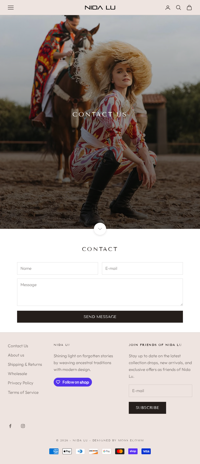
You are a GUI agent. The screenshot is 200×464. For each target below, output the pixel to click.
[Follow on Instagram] (22, 426)
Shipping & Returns (25, 364)
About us (16, 355)
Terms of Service (23, 392)
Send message (100, 316)
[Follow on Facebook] (10, 426)
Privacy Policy (20, 382)
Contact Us (18, 345)
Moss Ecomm (131, 440)
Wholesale (17, 373)
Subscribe (147, 407)
